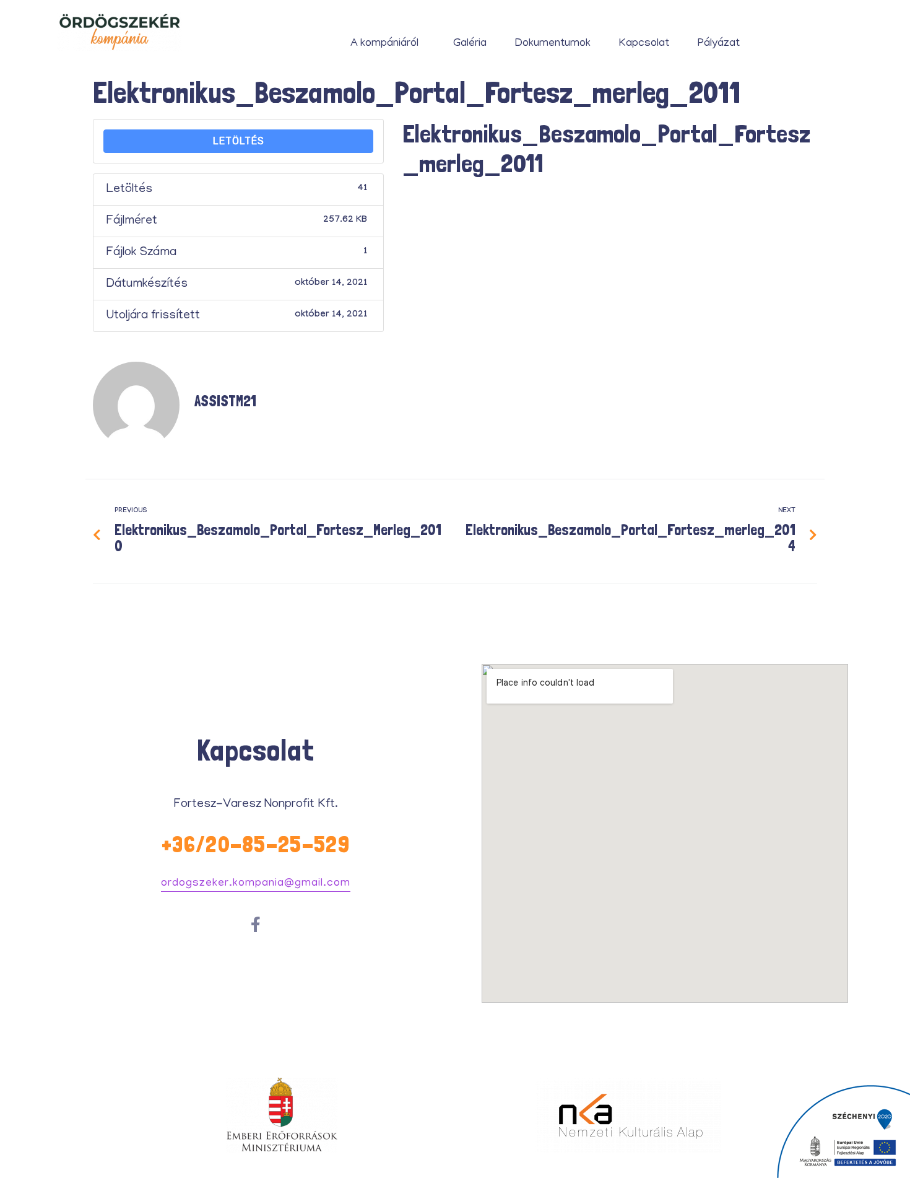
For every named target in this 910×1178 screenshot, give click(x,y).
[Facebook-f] (256, 924)
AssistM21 (225, 401)
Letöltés (238, 141)
